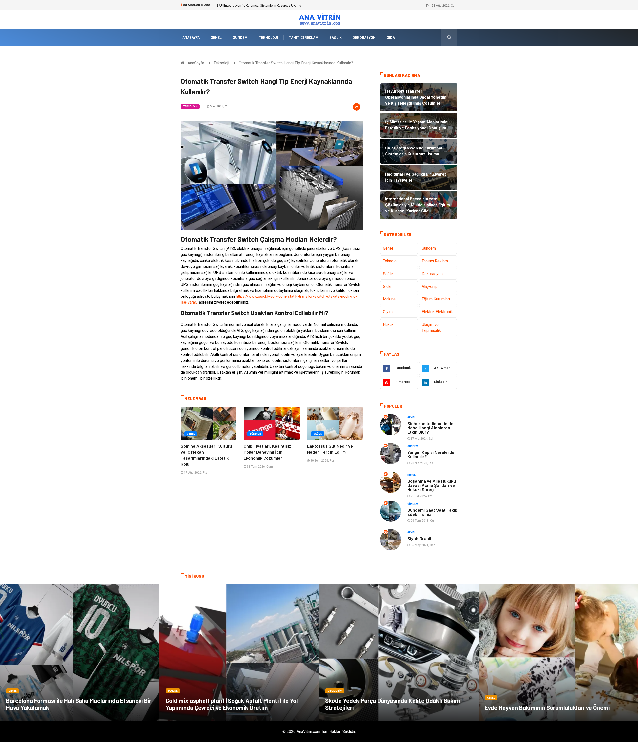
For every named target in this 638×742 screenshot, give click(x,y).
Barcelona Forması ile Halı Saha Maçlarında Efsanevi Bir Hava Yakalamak (78, 704)
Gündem (240, 38)
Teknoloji (268, 38)
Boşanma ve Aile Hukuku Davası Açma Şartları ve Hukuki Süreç (431, 485)
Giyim (388, 311)
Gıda (391, 38)
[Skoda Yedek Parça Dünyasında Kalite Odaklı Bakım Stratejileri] (398, 652)
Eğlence (255, 433)
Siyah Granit (419, 538)
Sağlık (335, 38)
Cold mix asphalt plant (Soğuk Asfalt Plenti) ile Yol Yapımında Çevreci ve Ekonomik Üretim (232, 704)
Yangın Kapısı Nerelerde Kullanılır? (430, 454)
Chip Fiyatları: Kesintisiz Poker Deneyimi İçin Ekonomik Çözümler (267, 452)
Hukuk (388, 324)
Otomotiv (335, 690)
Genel (216, 38)
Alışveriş (429, 286)
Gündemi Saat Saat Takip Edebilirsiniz (432, 512)
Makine (389, 299)
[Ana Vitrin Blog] (319, 19)
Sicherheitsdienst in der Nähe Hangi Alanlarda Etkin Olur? (431, 428)
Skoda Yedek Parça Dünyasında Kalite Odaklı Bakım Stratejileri (392, 704)
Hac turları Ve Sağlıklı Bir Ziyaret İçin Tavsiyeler (249, 5)
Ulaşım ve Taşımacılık (431, 327)
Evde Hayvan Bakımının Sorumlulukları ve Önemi (547, 707)
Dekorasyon (364, 38)
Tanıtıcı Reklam (304, 38)
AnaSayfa (191, 38)
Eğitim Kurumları (436, 299)
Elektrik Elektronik (437, 311)
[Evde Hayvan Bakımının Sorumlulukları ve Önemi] (558, 652)
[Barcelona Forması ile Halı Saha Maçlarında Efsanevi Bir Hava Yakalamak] (80, 652)
